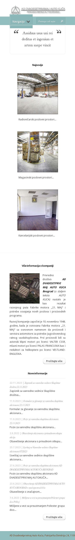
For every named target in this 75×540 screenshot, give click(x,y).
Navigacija (18, 21)
